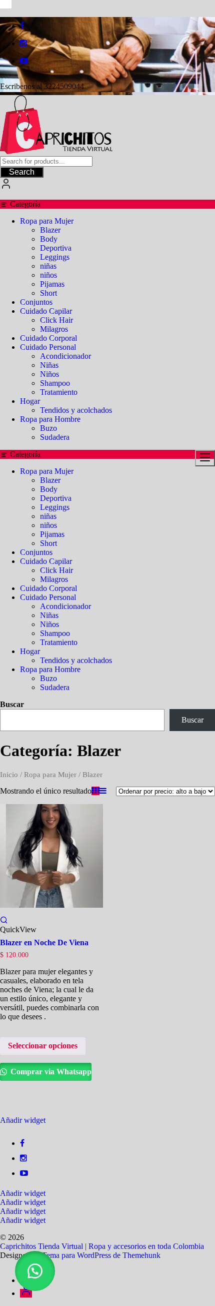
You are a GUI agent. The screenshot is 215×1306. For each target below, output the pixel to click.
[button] (35, 1271)
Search (21, 172)
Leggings (55, 257)
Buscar (12, 704)
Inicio (9, 775)
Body (49, 239)
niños (48, 275)
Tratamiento (59, 392)
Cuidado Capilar (46, 311)
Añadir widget (23, 1120)
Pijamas (52, 284)
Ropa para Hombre (50, 419)
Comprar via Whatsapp (50, 1071)
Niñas (49, 365)
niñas (48, 266)
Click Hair (56, 320)
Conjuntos (36, 302)
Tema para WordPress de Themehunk (101, 1255)
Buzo (48, 428)
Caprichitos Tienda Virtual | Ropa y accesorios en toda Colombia (102, 1246)
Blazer (50, 230)
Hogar (30, 401)
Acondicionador (65, 356)
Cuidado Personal (48, 347)
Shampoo (55, 383)
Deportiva (56, 248)
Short (48, 293)
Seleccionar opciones (43, 1045)
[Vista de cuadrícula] (96, 791)
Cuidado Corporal (48, 338)
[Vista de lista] (103, 791)
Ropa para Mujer (47, 221)
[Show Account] (6, 187)
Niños (49, 374)
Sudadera (55, 437)
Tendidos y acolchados (76, 410)
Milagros (54, 329)
